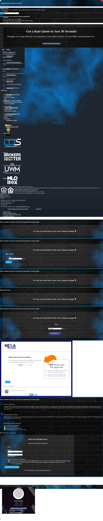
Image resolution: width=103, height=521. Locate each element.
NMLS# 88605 (8, 109)
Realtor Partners (8, 115)
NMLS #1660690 (7, 57)
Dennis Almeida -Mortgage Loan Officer (17, 209)
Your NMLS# (11, 456)
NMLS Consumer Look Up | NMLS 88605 (18, 390)
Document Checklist (9, 97)
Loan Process (7, 96)
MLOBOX (39, 209)
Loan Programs (8, 94)
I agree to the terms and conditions (16, 459)
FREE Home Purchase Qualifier (12, 100)
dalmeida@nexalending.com (13, 87)
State (10, 257)
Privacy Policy (8, 106)
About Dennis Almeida (10, 111)
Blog (5, 99)
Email (9, 450)
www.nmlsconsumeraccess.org (23, 206)
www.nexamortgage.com (9, 54)
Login (5, 117)
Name (9, 447)
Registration (7, 118)
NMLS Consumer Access (10, 108)
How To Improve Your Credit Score (13, 102)
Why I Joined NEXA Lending (12, 114)
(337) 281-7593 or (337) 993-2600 (14, 84)
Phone (10, 453)
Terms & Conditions (9, 103)
